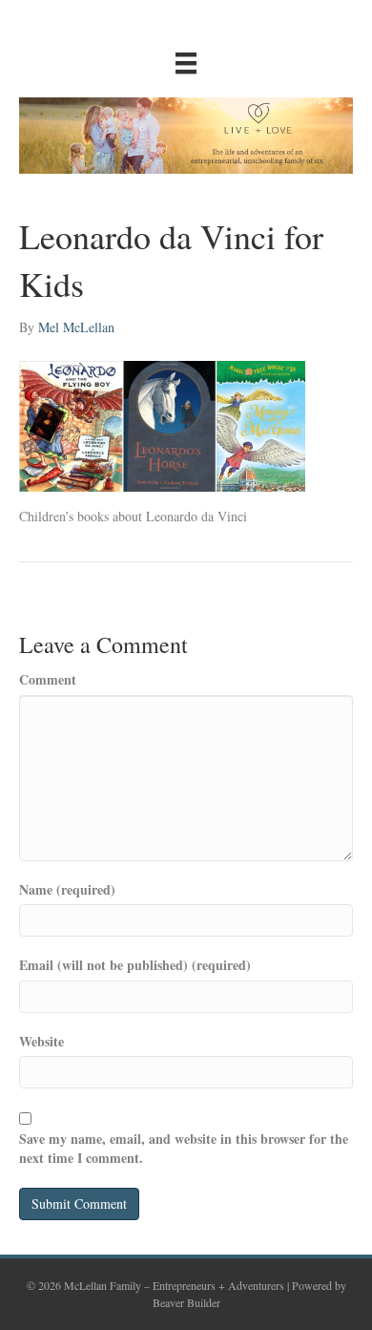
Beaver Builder (186, 1302)
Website (41, 1041)
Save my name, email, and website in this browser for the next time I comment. (183, 1148)
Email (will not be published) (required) (135, 965)
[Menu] (186, 63)
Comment (47, 679)
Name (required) (67, 889)
